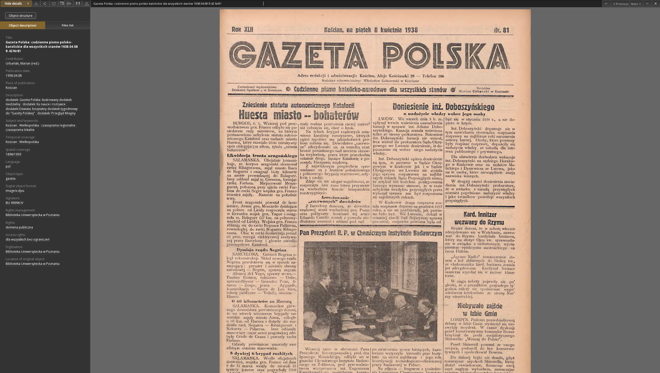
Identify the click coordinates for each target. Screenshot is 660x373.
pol (8, 166)
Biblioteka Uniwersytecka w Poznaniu (33, 215)
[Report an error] (86, 3)
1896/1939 (13, 154)
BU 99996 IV (14, 203)
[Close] (655, 3)
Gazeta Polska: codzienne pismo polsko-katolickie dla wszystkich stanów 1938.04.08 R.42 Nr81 (42, 46)
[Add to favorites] (54, 3)
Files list (67, 25)
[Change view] (61, 3)
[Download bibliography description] (68, 3)
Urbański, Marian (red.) (22, 63)
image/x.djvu (15, 190)
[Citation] (77, 3)
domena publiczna (19, 227)
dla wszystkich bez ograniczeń (28, 239)
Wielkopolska (29, 125)
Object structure (20, 15)
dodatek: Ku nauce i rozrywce (44, 104)
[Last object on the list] (647, 3)
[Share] (44, 3)
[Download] (36, 3)
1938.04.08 (14, 75)
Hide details (13, 3)
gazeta (10, 178)
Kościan (11, 87)
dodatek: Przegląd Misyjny (56, 113)
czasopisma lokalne (20, 130)
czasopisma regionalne (58, 125)
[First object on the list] (606, 3)
